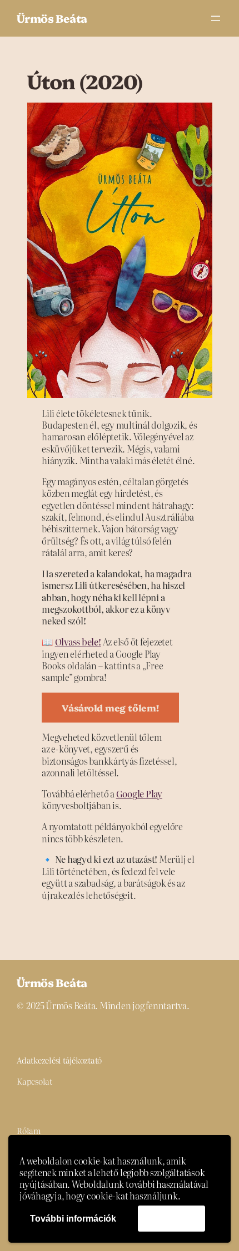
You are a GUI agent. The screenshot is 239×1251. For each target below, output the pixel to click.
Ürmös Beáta (52, 18)
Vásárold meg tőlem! (110, 707)
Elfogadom (171, 1218)
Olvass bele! (78, 641)
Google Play (139, 793)
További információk (73, 1218)
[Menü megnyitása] (215, 18)
